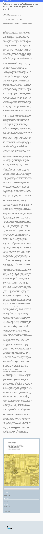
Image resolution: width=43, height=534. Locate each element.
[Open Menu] (3, 1)
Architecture (6, 501)
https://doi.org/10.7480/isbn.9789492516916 (13, 19)
